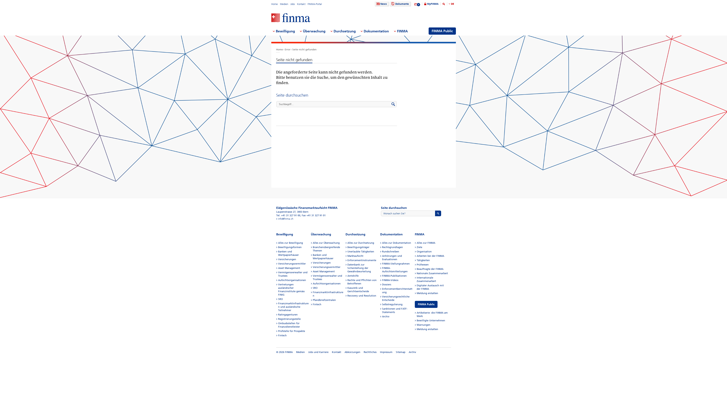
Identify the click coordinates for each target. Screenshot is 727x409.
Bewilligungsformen (290, 247)
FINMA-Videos (390, 280)
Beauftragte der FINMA (430, 269)
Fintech (282, 335)
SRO (280, 299)
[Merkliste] (416, 4)
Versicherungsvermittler (292, 263)
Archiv (385, 316)
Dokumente (402, 3)
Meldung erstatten (427, 293)
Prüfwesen (423, 264)
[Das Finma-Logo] (290, 18)
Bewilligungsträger (358, 247)
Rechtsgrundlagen (392, 247)
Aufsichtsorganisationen (292, 280)
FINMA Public (426, 304)
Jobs (292, 4)
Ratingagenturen (288, 314)
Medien (284, 4)
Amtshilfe (353, 275)
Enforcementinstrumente (361, 260)
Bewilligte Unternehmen (431, 320)
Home (274, 4)
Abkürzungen (352, 352)
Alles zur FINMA (426, 242)
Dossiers (386, 284)
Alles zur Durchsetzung (360, 242)
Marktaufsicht (355, 255)
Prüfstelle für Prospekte (291, 331)
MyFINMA (432, 3)
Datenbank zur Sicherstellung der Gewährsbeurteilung (359, 268)
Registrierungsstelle (289, 319)
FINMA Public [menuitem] (442, 31)
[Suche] (444, 4)
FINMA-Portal (315, 4)
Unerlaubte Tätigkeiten (360, 251)
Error (287, 49)
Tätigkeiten (423, 260)
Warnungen (423, 324)
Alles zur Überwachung (326, 242)
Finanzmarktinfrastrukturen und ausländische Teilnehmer (293, 307)
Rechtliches (370, 352)
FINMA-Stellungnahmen (396, 263)
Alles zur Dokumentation (396, 242)
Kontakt (301, 4)
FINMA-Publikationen (394, 275)
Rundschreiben (390, 251)
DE (452, 3)
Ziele (419, 247)
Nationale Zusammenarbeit (432, 273)
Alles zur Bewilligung (290, 242)
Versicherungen (287, 259)
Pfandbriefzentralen (324, 300)
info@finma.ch (285, 218)
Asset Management (289, 268)
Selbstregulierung (392, 304)
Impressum (386, 352)
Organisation (424, 251)
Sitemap (400, 352)
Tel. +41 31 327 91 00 (288, 215)
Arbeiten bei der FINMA (430, 255)
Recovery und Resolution (361, 295)
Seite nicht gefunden (304, 49)
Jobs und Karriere (318, 352)
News (383, 3)
